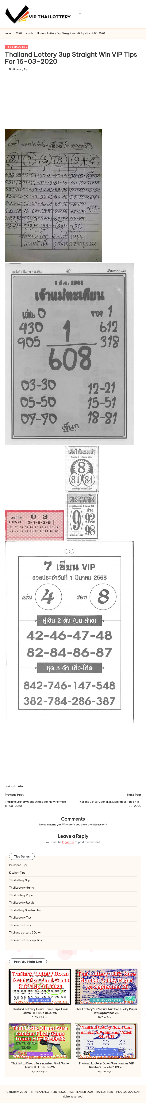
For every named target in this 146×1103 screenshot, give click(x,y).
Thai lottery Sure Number (25, 910)
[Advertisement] (73, 101)
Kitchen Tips (17, 872)
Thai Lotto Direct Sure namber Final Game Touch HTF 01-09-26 (40, 1065)
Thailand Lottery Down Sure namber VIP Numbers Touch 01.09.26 (106, 1065)
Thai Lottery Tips (16, 47)
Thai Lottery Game (21, 887)
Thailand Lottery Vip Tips (25, 940)
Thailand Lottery (20, 925)
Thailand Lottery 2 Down (25, 932)
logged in (68, 842)
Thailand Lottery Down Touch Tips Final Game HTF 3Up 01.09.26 (39, 1011)
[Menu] (81, 14)
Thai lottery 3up (19, 880)
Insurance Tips (18, 865)
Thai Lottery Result (21, 902)
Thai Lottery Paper (21, 895)
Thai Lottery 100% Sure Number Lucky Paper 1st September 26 (106, 1011)
